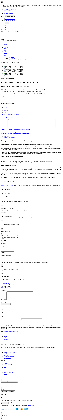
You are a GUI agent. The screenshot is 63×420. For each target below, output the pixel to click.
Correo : (3, 290)
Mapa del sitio (7, 358)
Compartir (3, 105)
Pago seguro (10, 9)
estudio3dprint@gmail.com (11, 331)
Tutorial (5, 374)
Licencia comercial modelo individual (15, 129)
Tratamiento (4, 243)
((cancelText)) (4, 391)
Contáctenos (7, 12)
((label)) (2, 389)
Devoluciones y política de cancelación (13, 353)
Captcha (3, 301)
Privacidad (6, 355)
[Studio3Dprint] (5, 29)
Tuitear (5, 109)
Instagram (6, 339)
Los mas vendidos (8, 364)
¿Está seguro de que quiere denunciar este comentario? (14, 210)
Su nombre (3, 240)
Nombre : (3, 289)
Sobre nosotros (7, 10)
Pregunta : (3, 299)
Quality (2, 238)
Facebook (6, 336)
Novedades (6, 363)
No (1, 212)
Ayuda (8, 13)
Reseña (3, 247)
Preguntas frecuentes (9, 372)
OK (2, 205)
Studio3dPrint (31, 405)
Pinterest (6, 110)
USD (5, 27)
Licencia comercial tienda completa (15, 133)
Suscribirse (18, 344)
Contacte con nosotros (9, 356)
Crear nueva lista (9, 381)
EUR (5, 25)
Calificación (3, 113)
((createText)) (12, 391)
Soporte (5, 367)
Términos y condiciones (9, 352)
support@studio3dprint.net (7, 185)
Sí (4, 212)
